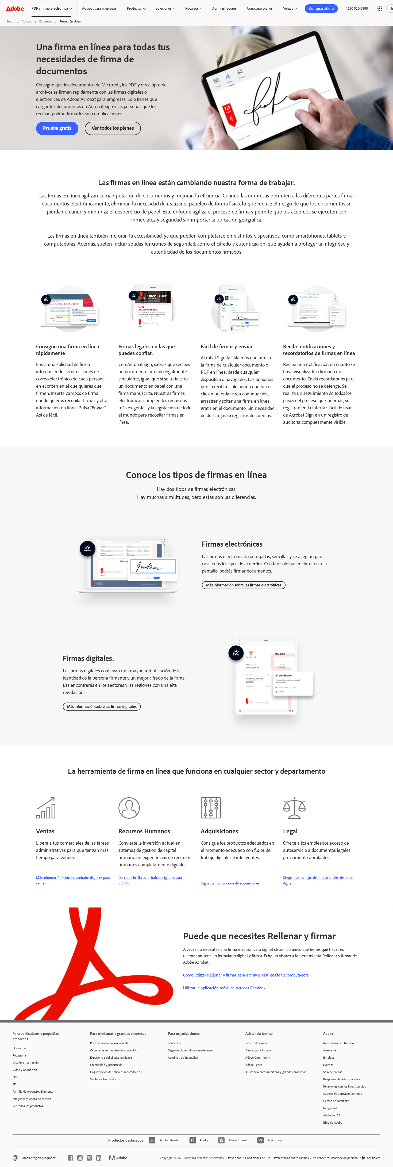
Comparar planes (259, 8)
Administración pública (183, 1057)
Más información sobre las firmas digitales (102, 706)
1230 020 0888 (357, 8)
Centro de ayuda (256, 1043)
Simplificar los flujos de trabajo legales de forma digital (318, 880)
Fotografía (19, 1055)
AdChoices (373, 1158)
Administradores (224, 8)
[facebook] (70, 1158)
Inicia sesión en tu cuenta (339, 1043)
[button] (379, 8)
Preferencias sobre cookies (291, 1158)
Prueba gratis (57, 128)
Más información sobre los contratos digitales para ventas (73, 880)
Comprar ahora (321, 8)
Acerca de (329, 1050)
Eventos (328, 1065)
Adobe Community (257, 1057)
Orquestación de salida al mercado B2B (116, 1072)
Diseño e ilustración (25, 1063)
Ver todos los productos (28, 1106)
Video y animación (25, 1070)
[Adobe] (15, 8)
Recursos (191, 8)
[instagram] (80, 1158)
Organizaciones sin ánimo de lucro (190, 1050)
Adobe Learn (253, 1065)
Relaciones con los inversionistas (344, 1086)
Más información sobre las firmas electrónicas (243, 585)
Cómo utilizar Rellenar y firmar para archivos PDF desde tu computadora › (247, 975)
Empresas (45, 21)
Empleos (328, 1057)
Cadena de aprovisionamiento (342, 1094)
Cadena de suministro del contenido (113, 1050)
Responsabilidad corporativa (341, 1079)
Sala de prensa (332, 1072)
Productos (134, 8)
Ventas (288, 8)
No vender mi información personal (336, 1158)
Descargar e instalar (258, 1050)
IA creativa (19, 1048)
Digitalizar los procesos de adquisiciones (230, 883)
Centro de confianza (336, 1101)
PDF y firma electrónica (50, 8)
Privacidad (234, 1158)
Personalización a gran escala (109, 1043)
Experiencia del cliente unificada (111, 1057)
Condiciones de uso (257, 1158)
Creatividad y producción (106, 1065)
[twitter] (89, 1158)
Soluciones (163, 8)
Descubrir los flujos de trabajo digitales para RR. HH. (150, 880)
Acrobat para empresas (99, 8)
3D (14, 1084)
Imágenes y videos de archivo (32, 1099)
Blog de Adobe (332, 1122)
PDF (15, 1077)
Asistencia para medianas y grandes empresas (275, 1072)
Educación (174, 1043)
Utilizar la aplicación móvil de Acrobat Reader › (224, 987)
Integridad (330, 1108)
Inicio (10, 21)
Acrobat (27, 21)
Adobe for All (331, 1115)
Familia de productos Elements (33, 1091)
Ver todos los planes (113, 128)
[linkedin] (98, 1158)
